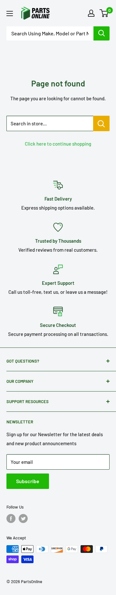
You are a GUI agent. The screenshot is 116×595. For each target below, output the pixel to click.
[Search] (101, 33)
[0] (104, 13)
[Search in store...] (101, 123)
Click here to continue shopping (58, 144)
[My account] (91, 13)
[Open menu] (9, 13)
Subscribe (27, 481)
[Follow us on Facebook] (10, 518)
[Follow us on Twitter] (23, 518)
